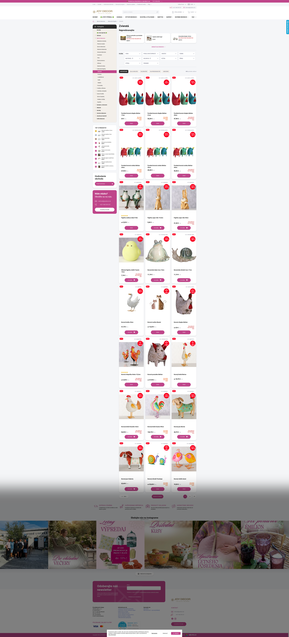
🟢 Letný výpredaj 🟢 (102, 32)
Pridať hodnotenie (100, 183)
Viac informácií (112, 634)
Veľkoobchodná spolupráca (124, 617)
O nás (94, 4)
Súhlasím (177, 633)
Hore (125, 496)
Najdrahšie (144, 71)
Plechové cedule (101, 43)
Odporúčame (123, 71)
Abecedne (166, 71)
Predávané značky (141, 4)
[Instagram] (175, 618)
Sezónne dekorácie (101, 113)
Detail (131, 123)
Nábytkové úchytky (101, 41)
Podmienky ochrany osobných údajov (127, 610)
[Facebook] (172, 618)
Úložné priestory (101, 60)
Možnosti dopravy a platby (124, 616)
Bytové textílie (100, 93)
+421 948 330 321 (105, 204)
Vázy (98, 57)
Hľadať (157, 12)
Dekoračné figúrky (101, 68)
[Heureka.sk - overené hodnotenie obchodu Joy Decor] (129, 625)
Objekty (99, 82)
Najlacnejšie (134, 71)
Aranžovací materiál (101, 116)
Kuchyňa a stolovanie (102, 104)
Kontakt (99, 4)
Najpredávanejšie (155, 71)
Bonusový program (120, 4)
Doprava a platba (131, 4)
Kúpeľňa (99, 102)
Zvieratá (100, 71)
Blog (149, 4)
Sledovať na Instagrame (145, 573)
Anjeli (99, 80)
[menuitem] (96, 17)
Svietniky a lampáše (101, 91)
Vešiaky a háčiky (101, 99)
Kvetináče (99, 55)
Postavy (99, 74)
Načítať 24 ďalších (157, 496)
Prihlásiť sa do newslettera (134, 596)
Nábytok (99, 107)
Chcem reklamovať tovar (124, 613)
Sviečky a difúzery (101, 88)
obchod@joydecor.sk (104, 201)
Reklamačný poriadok (123, 611)
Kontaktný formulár (104, 209)
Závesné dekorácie (101, 52)
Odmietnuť (165, 633)
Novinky (99, 30)
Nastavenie (154, 633)
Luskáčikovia (101, 77)
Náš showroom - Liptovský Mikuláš (152, 610)
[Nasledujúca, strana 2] (190, 496)
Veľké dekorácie (101, 118)
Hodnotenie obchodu (108, 4)
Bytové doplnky (100, 96)
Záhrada (99, 35)
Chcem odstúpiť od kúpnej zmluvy (126, 614)
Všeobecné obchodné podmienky (125, 608)
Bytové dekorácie (101, 38)
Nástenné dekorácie (101, 49)
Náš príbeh (146, 608)
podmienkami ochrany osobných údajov (149, 592)
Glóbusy (99, 63)
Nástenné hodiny (101, 66)
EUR (192, 4)
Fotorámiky (100, 85)
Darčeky (99, 110)
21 (194, 496)
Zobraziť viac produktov (158, 46)
